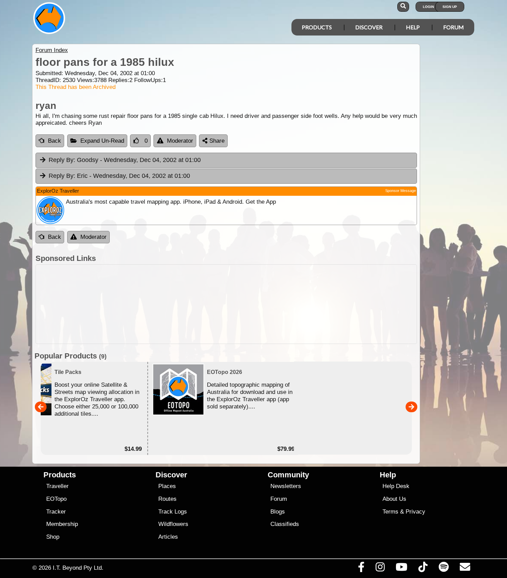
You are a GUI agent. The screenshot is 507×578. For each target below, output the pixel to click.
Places (167, 486)
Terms (390, 511)
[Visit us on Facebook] (361, 568)
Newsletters (285, 486)
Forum (453, 27)
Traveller (57, 486)
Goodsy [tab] (125, 159)
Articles (168, 537)
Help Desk (395, 486)
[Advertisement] (226, 304)
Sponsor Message (400, 191)
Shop (52, 537)
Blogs (277, 511)
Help (413, 27)
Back (54, 141)
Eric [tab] (119, 175)
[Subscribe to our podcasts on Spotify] (443, 568)
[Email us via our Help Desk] (465, 568)
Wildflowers (173, 524)
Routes (167, 499)
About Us (394, 499)
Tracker (56, 511)
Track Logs (172, 511)
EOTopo (56, 499)
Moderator (180, 141)
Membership (62, 524)
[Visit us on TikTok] (423, 568)
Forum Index (52, 50)
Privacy (415, 511)
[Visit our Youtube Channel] (401, 568)
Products (317, 27)
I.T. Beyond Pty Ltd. (78, 567)
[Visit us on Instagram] (380, 568)
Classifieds (284, 524)
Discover (368, 27)
